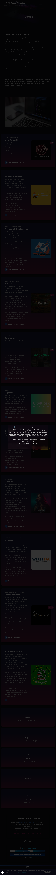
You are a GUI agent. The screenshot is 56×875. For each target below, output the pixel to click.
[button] (46, 426)
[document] (28, 437)
